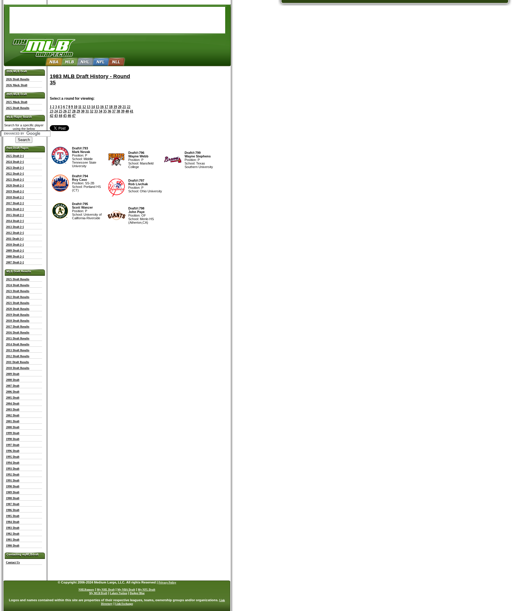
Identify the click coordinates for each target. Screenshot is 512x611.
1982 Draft (12, 533)
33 (96, 111)
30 (82, 111)
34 (100, 111)
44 (60, 116)
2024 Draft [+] (15, 161)
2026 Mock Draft (16, 85)
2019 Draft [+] (15, 191)
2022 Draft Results (17, 297)
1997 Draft (12, 444)
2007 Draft (12, 385)
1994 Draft (12, 462)
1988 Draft (12, 498)
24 (56, 111)
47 (74, 116)
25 (60, 111)
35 (105, 111)
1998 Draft (12, 439)
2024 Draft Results (17, 285)
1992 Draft (12, 474)
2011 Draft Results (17, 362)
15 (97, 107)
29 (78, 111)
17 (106, 107)
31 (87, 111)
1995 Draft (12, 456)
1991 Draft (12, 480)
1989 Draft (12, 492)
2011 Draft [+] (14, 238)
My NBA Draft (126, 589)
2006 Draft (12, 391)
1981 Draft (12, 539)
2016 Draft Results (17, 332)
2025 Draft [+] (15, 155)
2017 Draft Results (17, 326)
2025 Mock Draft (16, 102)
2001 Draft (12, 421)
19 (115, 107)
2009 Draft (12, 373)
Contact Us (13, 562)
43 (56, 116)
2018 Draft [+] (15, 197)
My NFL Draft (146, 589)
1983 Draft (12, 527)
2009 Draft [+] (15, 250)
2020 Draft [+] (15, 185)
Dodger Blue (137, 593)
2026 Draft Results (17, 79)
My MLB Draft (98, 593)
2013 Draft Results (17, 350)
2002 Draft (12, 415)
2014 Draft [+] (15, 221)
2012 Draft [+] (15, 232)
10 (75, 107)
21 (124, 107)
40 (127, 111)
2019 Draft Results (17, 314)
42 (51, 116)
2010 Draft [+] (15, 244)
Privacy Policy (167, 582)
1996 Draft (12, 450)
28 (74, 111)
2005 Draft (12, 397)
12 (84, 107)
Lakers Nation (118, 593)
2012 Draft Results (17, 356)
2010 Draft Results (17, 368)
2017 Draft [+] (15, 203)
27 (69, 111)
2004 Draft (12, 403)
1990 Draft (12, 486)
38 (118, 111)
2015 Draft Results (17, 338)
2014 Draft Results (17, 344)
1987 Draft (12, 504)
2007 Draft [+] (15, 262)
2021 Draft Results (17, 302)
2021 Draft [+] (15, 179)
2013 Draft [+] (15, 226)
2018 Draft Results (17, 320)
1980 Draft (12, 545)
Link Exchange (124, 603)
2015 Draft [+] (15, 215)
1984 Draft (12, 521)
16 (102, 107)
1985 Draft (12, 516)
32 (91, 111)
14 (93, 107)
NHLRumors (86, 589)
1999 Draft (12, 433)
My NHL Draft (106, 589)
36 (109, 111)
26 (65, 111)
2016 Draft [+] (15, 209)
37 (114, 111)
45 (65, 116)
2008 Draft (12, 379)
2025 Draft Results (17, 107)
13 (88, 107)
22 (128, 107)
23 (51, 111)
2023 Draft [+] (15, 167)
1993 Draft (12, 468)
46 (69, 116)
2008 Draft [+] (15, 256)
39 (122, 111)
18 (111, 107)
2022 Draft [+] (15, 173)
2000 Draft (12, 427)
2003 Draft (12, 409)
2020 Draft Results (17, 308)
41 (131, 111)
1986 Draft (12, 510)
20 (119, 107)
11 (79, 107)
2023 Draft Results (17, 291)
